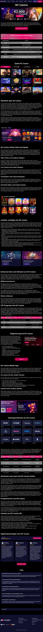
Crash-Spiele (26, 66)
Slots (36, 66)
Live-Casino (15, 66)
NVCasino (33, 624)
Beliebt (5, 66)
